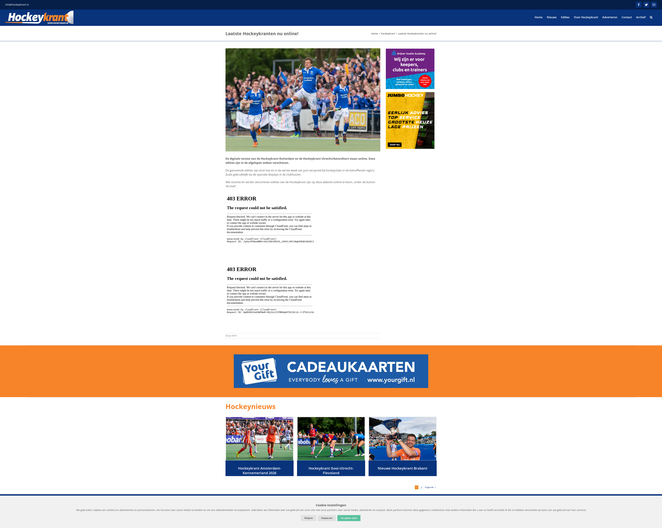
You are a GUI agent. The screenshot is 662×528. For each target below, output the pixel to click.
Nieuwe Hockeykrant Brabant (402, 468)
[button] (651, 17)
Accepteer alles (349, 518)
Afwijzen (308, 518)
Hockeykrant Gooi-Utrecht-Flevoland (331, 470)
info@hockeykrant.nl (17, 4)
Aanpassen (326, 518)
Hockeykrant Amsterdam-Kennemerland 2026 (259, 470)
